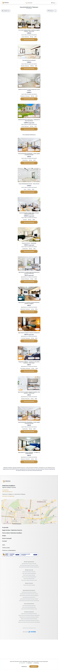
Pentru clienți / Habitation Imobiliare (12, 533)
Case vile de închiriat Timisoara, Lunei (29, 608)
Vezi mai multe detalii (29, 39)
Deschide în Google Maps (8, 496)
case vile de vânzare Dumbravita (35, 470)
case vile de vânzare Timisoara (42, 469)
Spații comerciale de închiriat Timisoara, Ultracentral (29, 622)
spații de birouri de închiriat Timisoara (11, 469)
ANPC (3, 545)
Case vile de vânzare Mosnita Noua (29, 576)
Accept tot (34, 666)
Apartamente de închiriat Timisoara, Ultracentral (29, 600)
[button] (55, 11)
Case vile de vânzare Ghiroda (29, 575)
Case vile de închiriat (29, 603)
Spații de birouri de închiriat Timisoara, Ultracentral (29, 615)
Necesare (23, 662)
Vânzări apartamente (29, 561)
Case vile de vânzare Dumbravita (29, 573)
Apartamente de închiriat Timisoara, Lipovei (29, 593)
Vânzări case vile (29, 569)
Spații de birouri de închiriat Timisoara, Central (29, 617)
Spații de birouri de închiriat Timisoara (29, 613)
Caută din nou (6, 10)
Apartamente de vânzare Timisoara (29, 563)
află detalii (25, 661)
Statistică (30, 662)
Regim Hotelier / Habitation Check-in (12, 530)
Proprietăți (5, 527)
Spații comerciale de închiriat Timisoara (29, 618)
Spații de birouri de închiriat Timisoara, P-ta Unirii (29, 620)
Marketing (36, 662)
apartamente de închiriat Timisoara (27, 469)
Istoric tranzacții (6, 538)
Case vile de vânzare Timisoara (29, 571)
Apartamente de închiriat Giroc (29, 597)
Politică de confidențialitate (9, 550)
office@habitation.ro (7, 491)
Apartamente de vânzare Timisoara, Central (29, 565)
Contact (4, 541)
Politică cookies (6, 547)
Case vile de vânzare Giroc (29, 578)
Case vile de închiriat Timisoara (29, 605)
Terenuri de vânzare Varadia (29, 585)
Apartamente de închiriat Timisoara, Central (29, 598)
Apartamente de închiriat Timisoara (29, 592)
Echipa (4, 535)
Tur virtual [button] (31, 26)
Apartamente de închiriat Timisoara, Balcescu (29, 595)
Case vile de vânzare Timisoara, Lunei (29, 580)
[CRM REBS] (32, 631)
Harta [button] (37, 26)
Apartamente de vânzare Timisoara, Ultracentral (29, 566)
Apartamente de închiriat (29, 590)
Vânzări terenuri (29, 583)
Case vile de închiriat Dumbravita (29, 607)
